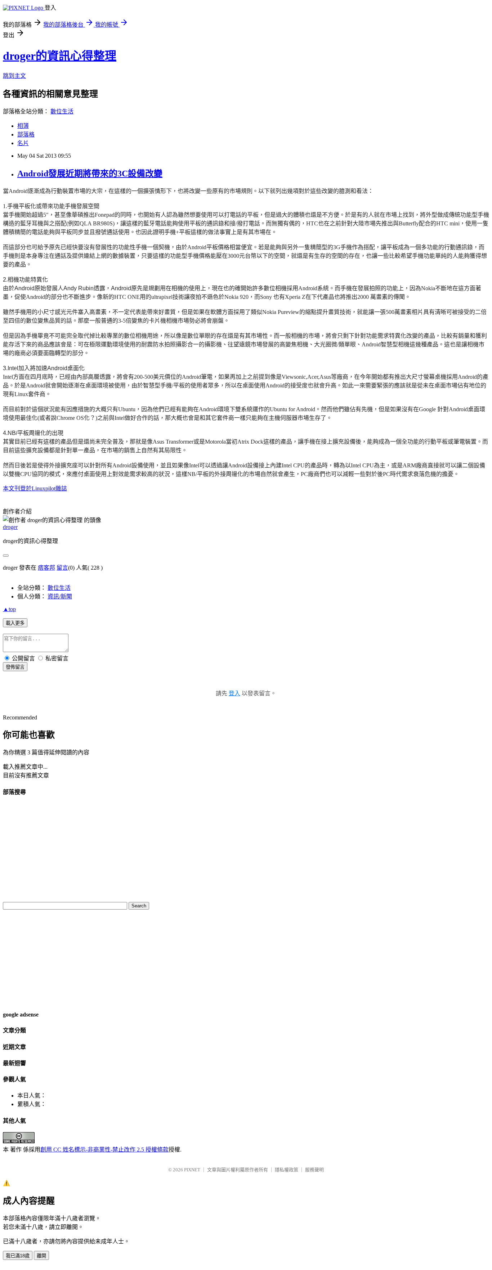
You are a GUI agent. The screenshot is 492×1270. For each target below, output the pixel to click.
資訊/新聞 (60, 596)
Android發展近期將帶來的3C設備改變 (89, 173)
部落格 (26, 134)
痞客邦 (46, 568)
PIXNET (192, 1169)
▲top (9, 609)
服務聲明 (314, 1169)
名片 (23, 143)
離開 (41, 1255)
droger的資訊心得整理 (59, 55)
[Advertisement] (24, 959)
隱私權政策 (286, 1169)
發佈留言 (15, 667)
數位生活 (61, 111)
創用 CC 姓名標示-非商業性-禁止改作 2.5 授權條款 (104, 1149)
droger (10, 527)
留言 (62, 568)
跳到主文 (14, 76)
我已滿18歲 (18, 1255)
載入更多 (15, 623)
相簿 (23, 126)
